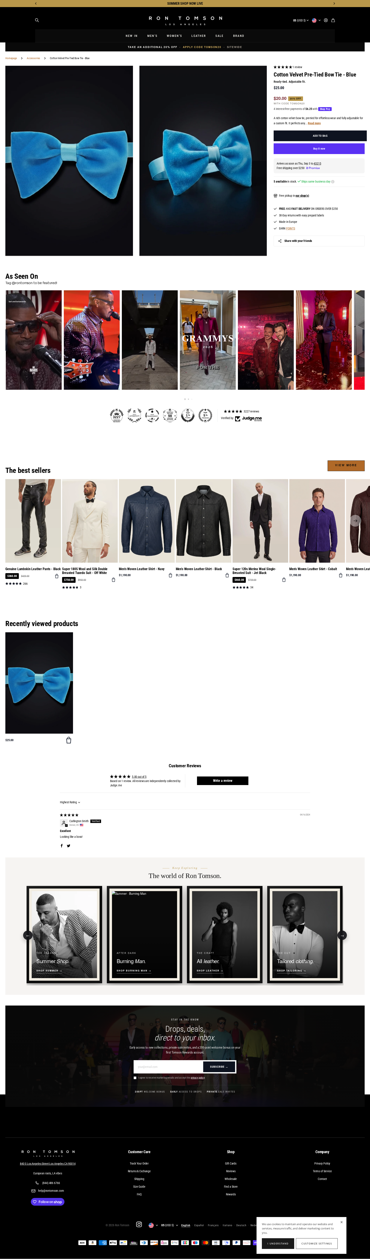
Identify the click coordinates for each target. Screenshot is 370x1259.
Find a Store (231, 1186)
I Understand (277, 1243)
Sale (219, 36)
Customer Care (139, 1152)
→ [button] (342, 935)
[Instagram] (139, 1224)
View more (346, 465)
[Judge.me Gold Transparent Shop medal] (152, 415)
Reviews (231, 1171)
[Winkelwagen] (333, 20)
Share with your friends (298, 241)
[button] (36, 3)
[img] (69, 815)
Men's (152, 36)
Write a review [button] (222, 781)
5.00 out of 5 (139, 776)
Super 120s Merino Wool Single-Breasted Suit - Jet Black (254, 571)
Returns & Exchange (139, 1171)
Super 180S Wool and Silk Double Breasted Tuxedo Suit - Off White (84, 571)
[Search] (37, 20)
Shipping (139, 1179)
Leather (198, 36)
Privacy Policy (322, 1163)
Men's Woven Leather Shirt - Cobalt (313, 569)
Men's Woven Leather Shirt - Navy (141, 569)
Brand (239, 36)
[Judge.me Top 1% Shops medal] (188, 415)
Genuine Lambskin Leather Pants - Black (33, 569)
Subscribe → (219, 1066)
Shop (231, 1152)
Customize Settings (316, 1243)
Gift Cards (230, 1163)
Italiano (227, 1225)
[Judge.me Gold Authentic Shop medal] (134, 415)
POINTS (290, 228)
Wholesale (231, 1179)
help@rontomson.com (51, 1190)
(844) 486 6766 (51, 1183)
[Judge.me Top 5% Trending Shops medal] (205, 415)
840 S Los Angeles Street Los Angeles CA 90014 (48, 1163)
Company (322, 1152)
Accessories (33, 58)
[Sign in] (326, 20)
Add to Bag (320, 135)
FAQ (139, 1194)
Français (213, 1225)
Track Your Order (139, 1163)
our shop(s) (302, 195)
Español (199, 1225)
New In (132, 36)
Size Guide (139, 1186)
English (185, 1225)
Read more (314, 123)
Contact (322, 1179)
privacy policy (197, 1077)
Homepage (11, 58)
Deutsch (241, 1225)
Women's (174, 36)
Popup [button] (332, 181)
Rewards (231, 1194)
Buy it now (319, 148)
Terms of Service (322, 1171)
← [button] (28, 935)
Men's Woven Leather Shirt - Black (199, 569)
